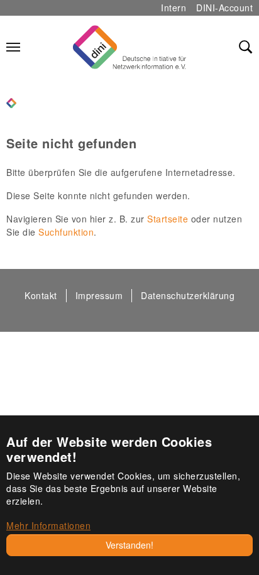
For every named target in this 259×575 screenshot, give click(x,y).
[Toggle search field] (246, 47)
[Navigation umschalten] (13, 47)
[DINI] (11, 101)
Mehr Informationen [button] (48, 525)
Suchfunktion (66, 232)
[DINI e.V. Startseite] (129, 47)
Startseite (167, 218)
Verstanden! (129, 545)
